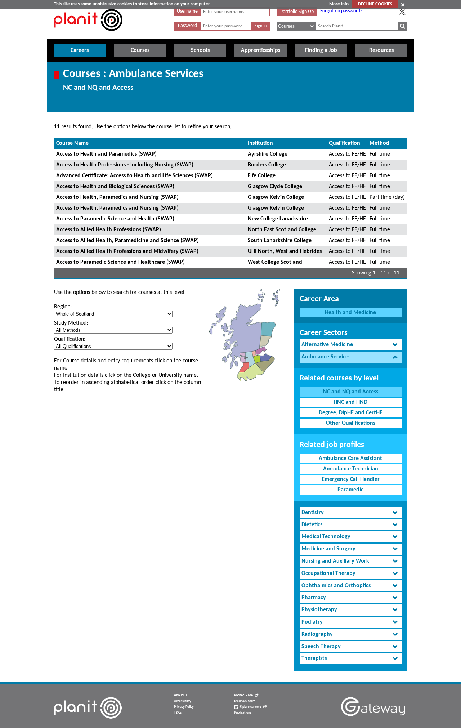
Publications (242, 712)
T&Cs (178, 712)
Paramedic (350, 490)
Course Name (72, 143)
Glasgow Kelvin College (276, 197)
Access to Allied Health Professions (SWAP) (108, 230)
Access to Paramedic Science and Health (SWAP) (115, 219)
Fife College (262, 176)
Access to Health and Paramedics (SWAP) (106, 154)
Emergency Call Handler (351, 479)
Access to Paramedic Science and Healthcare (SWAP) (120, 262)
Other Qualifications (350, 423)
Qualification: (69, 339)
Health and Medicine (350, 313)
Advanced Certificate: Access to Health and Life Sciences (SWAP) (134, 176)
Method (379, 143)
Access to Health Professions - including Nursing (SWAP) (124, 165)
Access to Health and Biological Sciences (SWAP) (115, 186)
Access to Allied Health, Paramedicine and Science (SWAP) (127, 241)
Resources (381, 50)
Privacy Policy (184, 707)
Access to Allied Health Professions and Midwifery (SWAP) (127, 251)
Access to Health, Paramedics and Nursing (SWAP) (117, 197)
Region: (63, 307)
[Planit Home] (88, 35)
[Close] (402, 4)
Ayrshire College (267, 154)
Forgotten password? (341, 11)
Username (187, 11)
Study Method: (71, 323)
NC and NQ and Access (350, 392)
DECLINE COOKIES (375, 4)
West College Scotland (275, 262)
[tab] (351, 344)
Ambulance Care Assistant (350, 458)
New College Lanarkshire (278, 219)
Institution (260, 143)
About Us (180, 695)
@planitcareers (249, 707)
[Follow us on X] (402, 12)
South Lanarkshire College (280, 241)
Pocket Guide (243, 695)
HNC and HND (350, 402)
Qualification (344, 143)
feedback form (244, 701)
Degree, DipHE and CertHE (350, 413)
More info (339, 4)
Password (187, 25)
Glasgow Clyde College (275, 186)
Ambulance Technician (350, 469)
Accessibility (182, 701)
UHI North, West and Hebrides (285, 251)
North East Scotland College (282, 230)
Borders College (267, 165)
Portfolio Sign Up (297, 11)
